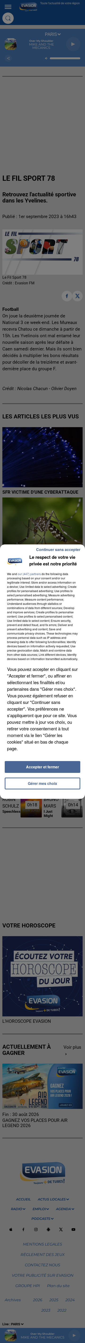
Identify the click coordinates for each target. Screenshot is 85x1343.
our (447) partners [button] (29, 574)
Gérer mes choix (42, 783)
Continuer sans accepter (58, 549)
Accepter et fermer (42, 767)
